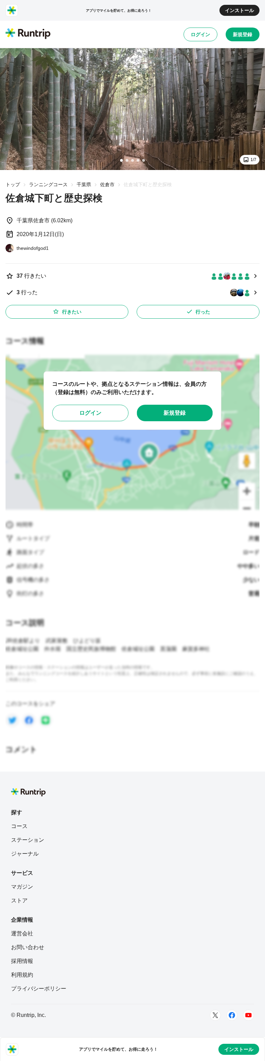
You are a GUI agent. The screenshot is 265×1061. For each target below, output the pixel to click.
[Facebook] (231, 1015)
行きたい (71, 312)
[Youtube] (248, 1015)
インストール (239, 10)
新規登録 (242, 34)
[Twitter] (215, 1015)
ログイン (200, 34)
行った (203, 312)
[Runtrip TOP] (28, 34)
